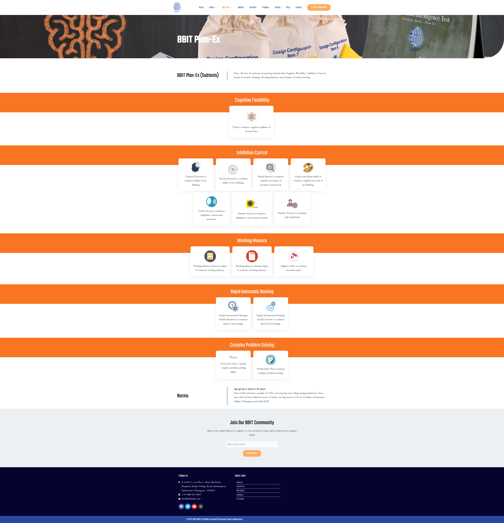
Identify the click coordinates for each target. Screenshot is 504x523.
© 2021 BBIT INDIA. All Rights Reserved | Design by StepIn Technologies (215, 519)
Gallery (277, 7)
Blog (288, 7)
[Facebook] (181, 506)
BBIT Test (225, 7)
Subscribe (252, 453)
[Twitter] (188, 506)
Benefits (253, 7)
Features (265, 7)
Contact (299, 7)
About (211, 7)
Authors (241, 7)
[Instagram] (201, 506)
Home (201, 7)
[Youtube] (194, 506)
